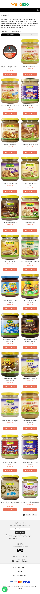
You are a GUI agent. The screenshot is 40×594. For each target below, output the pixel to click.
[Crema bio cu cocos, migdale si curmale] (10, 487)
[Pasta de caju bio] (30, 208)
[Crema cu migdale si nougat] (30, 487)
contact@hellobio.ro (21, 561)
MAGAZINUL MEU (19, 567)
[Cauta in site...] (38, 10)
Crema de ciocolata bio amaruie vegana (30, 340)
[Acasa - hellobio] (20, 4)
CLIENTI (19, 571)
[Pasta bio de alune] (10, 130)
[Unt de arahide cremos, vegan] (10, 446)
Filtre (11, 35)
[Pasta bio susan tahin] (30, 364)
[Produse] (2, 10)
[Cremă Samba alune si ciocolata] (30, 286)
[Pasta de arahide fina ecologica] (30, 405)
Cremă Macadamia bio (10, 222)
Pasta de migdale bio (10, 183)
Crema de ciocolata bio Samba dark (10, 379)
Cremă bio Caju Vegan (10, 261)
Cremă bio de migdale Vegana (30, 184)
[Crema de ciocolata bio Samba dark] (10, 364)
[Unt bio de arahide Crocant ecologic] (30, 446)
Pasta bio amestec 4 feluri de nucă (30, 262)
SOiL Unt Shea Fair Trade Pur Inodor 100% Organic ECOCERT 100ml (10, 67)
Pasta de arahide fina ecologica (30, 421)
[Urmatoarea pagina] (36, 515)
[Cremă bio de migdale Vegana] (30, 169)
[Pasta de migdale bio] (10, 169)
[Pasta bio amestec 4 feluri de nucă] (30, 247)
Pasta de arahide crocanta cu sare (10, 106)
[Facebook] (18, 550)
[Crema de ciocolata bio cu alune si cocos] (10, 325)
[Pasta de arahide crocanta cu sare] (10, 90)
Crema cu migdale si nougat (30, 502)
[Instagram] (21, 550)
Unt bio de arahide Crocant (30, 105)
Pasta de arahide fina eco (30, 66)
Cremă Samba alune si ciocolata (30, 301)
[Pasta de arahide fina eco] (30, 51)
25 (33, 515)
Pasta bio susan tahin (30, 379)
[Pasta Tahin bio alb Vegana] (10, 404)
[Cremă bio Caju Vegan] (10, 247)
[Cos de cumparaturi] (34, 10)
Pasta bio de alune (10, 144)
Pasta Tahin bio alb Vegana (10, 421)
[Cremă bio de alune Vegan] (30, 130)
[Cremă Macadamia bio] (10, 208)
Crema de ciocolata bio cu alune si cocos (10, 340)
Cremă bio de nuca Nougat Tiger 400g (10, 301)
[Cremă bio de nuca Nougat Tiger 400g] (10, 286)
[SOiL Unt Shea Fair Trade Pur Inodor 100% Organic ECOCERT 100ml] (10, 52)
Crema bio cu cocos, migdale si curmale (10, 503)
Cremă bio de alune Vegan (30, 144)
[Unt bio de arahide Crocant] (30, 91)
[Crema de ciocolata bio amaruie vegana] (30, 325)
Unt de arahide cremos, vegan (10, 463)
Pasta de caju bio (30, 222)
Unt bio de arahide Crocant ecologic (30, 463)
